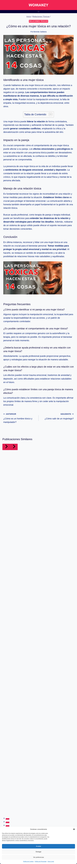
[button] (74, 829)
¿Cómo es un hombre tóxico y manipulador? (17, 418)
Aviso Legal (51, 861)
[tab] (7, 819)
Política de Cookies (28, 861)
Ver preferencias (38, 857)
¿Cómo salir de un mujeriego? (59, 416)
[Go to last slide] (6, 447)
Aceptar (38, 846)
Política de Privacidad (41, 861)
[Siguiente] (14, 447)
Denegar (38, 852)
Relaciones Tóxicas (38, 21)
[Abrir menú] (38, 11)
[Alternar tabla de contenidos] (49, 114)
